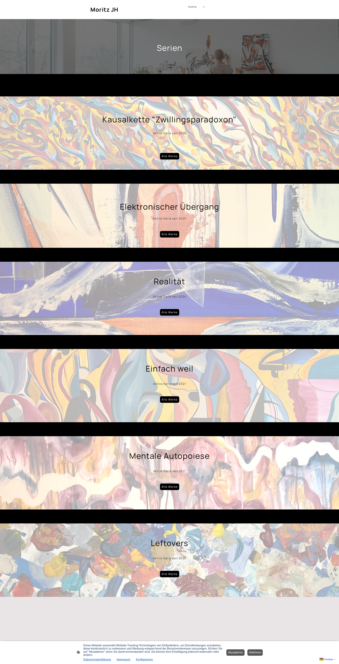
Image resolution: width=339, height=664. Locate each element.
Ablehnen (255, 652)
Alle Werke (170, 156)
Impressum (123, 659)
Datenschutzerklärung (97, 659)
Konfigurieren (144, 659)
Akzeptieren (235, 652)
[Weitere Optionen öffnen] (203, 7)
